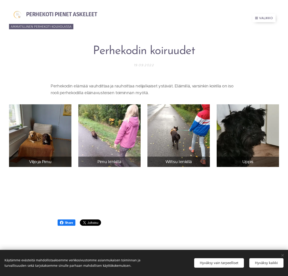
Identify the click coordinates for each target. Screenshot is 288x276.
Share (69, 222)
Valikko (266, 18)
